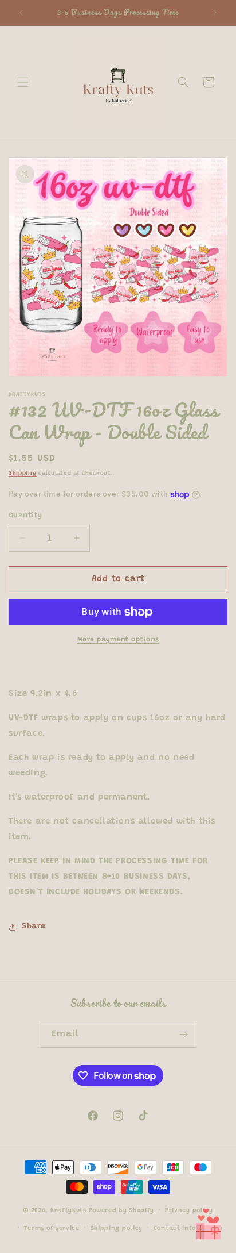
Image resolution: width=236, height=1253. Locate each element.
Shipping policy (117, 1228)
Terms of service (52, 1228)
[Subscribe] (183, 1034)
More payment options (118, 639)
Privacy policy (189, 1211)
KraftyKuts (68, 1211)
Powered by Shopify (122, 1211)
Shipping (23, 473)
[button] (23, 82)
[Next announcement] (214, 12)
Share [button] (34, 927)
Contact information (188, 1228)
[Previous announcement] (21, 12)
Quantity (25, 515)
